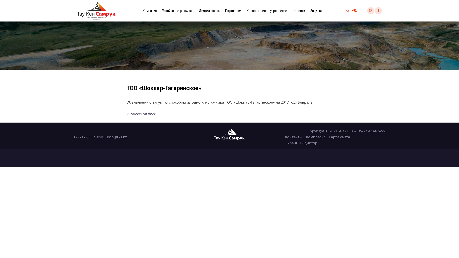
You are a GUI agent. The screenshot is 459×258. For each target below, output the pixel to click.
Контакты (293, 137)
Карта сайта (339, 137)
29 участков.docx (141, 113)
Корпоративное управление (267, 11)
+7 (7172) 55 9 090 (88, 137)
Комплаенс (315, 137)
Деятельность (209, 11)
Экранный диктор (301, 142)
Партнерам (233, 11)
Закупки (316, 11)
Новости (298, 11)
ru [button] (363, 11)
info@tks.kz (117, 137)
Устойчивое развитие (177, 11)
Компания (150, 11)
